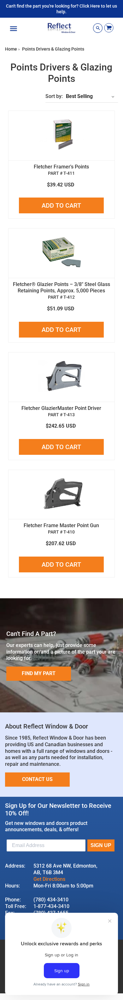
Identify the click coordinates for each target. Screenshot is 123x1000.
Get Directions (49, 879)
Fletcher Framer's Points (61, 167)
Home (11, 49)
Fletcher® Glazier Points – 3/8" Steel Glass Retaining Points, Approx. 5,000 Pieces (61, 287)
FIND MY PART (39, 673)
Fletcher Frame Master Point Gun (61, 525)
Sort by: (54, 96)
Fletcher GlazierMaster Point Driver (61, 408)
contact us (37, 779)
